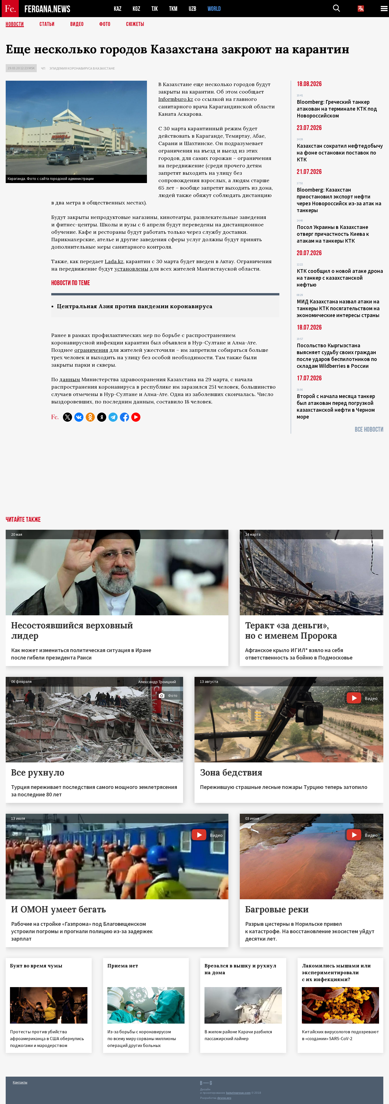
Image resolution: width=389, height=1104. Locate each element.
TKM (173, 8)
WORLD (214, 8)
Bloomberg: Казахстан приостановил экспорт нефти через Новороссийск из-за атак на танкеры (339, 200)
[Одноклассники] (90, 417)
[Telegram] (113, 417)
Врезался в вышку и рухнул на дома (240, 969)
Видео (77, 24)
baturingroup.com (238, 1092)
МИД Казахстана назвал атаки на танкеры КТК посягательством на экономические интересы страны (338, 308)
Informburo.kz (175, 99)
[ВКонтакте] (78, 417)
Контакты (20, 1082)
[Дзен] (101, 417)
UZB (192, 8)
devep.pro (224, 1097)
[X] (67, 417)
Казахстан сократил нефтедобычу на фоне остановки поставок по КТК (340, 152)
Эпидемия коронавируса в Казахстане (82, 68)
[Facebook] (124, 417)
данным (70, 379)
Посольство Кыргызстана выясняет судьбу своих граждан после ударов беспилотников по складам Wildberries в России (337, 355)
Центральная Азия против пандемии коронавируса (134, 306)
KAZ (117, 8)
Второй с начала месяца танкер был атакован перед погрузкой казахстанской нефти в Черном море (336, 406)
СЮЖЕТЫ (135, 24)
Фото (104, 24)
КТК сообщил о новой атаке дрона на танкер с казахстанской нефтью (340, 277)
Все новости (369, 429)
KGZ (136, 8)
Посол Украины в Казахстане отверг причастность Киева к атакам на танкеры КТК (333, 234)
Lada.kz (114, 261)
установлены (131, 268)
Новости (15, 24)
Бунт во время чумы (36, 966)
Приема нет (122, 966)
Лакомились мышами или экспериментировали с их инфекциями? (336, 973)
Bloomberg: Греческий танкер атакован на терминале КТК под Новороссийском (337, 108)
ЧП (43, 68)
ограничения (91, 350)
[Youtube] (135, 417)
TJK (154, 8)
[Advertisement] (194, 474)
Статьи (47, 24)
